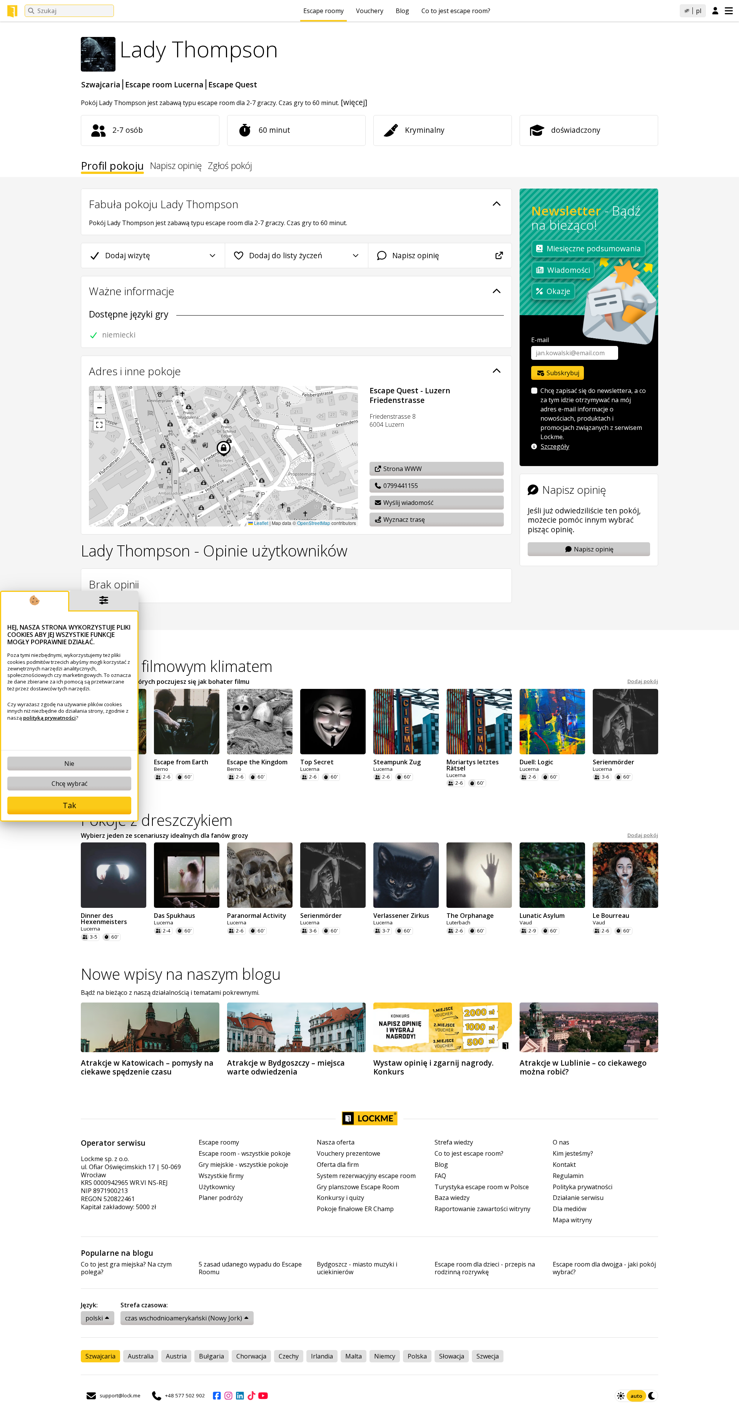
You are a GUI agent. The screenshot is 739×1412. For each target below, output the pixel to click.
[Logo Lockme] (12, 11)
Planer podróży (221, 1198)
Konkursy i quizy (340, 1198)
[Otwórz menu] (729, 10)
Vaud (526, 922)
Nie (69, 763)
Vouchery (369, 11)
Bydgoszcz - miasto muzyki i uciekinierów (357, 1268)
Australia (141, 1356)
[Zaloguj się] (715, 11)
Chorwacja (251, 1356)
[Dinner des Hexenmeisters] (113, 875)
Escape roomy (323, 11)
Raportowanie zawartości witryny (482, 1209)
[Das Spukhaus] (186, 875)
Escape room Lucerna (164, 84)
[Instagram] (228, 1396)
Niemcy (384, 1356)
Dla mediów (569, 1209)
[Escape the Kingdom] (260, 721)
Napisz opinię (176, 166)
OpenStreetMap (313, 523)
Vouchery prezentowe (348, 1154)
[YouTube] (263, 1396)
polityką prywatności (49, 717)
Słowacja (451, 1356)
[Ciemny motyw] (652, 1396)
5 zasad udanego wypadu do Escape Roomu (250, 1268)
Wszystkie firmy (221, 1176)
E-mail (540, 340)
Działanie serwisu (578, 1198)
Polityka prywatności (582, 1187)
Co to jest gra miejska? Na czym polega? (126, 1268)
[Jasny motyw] (621, 1396)
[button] (99, 396)
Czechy (289, 1356)
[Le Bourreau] (625, 875)
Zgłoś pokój (230, 166)
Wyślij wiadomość (407, 502)
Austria (176, 1356)
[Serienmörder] (625, 721)
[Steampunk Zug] (406, 721)
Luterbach (458, 922)
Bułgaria (211, 1356)
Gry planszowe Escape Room (358, 1187)
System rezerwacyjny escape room (366, 1176)
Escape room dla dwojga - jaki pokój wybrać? (604, 1268)
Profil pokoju (112, 167)
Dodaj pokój (642, 681)
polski (94, 1318)
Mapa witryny (572, 1220)
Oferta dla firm (338, 1165)
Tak (69, 805)
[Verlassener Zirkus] (406, 875)
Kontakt (564, 1165)
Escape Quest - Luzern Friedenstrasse (410, 395)
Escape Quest (232, 84)
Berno (161, 769)
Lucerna (309, 769)
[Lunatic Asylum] (552, 875)
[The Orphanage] (479, 875)
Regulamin (568, 1176)
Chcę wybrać (69, 783)
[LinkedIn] (240, 1396)
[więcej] (354, 102)
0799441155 (400, 485)
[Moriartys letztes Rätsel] (479, 721)
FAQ (440, 1176)
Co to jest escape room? (455, 11)
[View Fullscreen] (99, 425)
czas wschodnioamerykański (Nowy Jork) (183, 1318)
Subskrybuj (562, 373)
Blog (402, 11)
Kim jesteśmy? (573, 1154)
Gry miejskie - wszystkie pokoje (243, 1165)
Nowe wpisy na (181, 973)
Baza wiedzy (452, 1198)
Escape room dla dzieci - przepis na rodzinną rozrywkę (485, 1268)
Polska (417, 1356)
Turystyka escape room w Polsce (482, 1187)
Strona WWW (402, 469)
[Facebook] (216, 1396)
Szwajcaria (100, 84)
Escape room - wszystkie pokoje (245, 1154)
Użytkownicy (217, 1187)
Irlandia (322, 1356)
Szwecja (488, 1356)
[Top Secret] (333, 721)
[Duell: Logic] (552, 721)
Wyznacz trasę (403, 519)
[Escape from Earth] (186, 721)
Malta (353, 1356)
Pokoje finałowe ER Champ (355, 1209)
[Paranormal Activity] (260, 875)
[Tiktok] (251, 1396)
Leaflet (260, 523)
